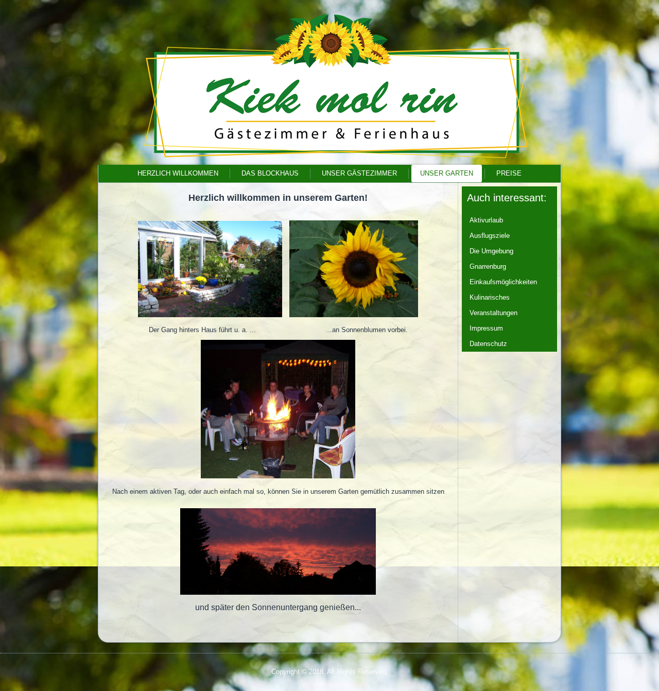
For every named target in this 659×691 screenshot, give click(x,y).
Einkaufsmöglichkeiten (503, 282)
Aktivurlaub (486, 220)
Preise (509, 173)
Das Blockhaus (270, 173)
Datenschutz (488, 344)
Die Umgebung (491, 251)
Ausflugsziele (490, 235)
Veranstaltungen (493, 313)
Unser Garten (446, 173)
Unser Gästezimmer (359, 173)
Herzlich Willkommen (177, 173)
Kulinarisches (490, 297)
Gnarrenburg (488, 266)
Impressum (486, 328)
